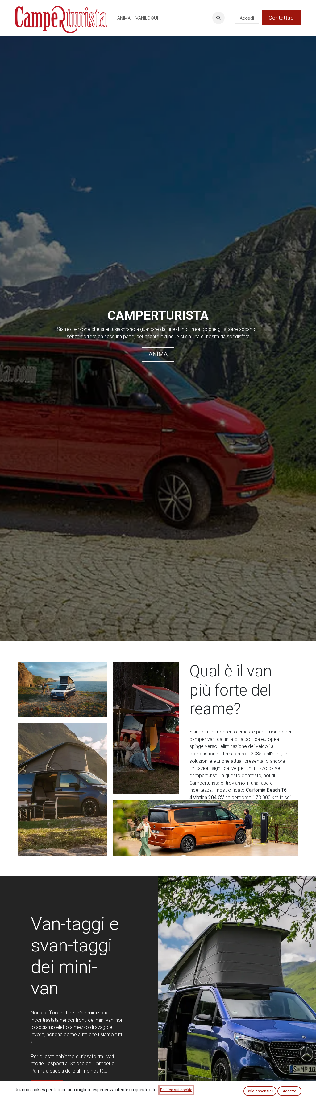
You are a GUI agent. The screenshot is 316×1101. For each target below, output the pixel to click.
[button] (218, 18)
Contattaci (281, 17)
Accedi (247, 18)
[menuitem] (124, 18)
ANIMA (158, 354)
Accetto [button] (290, 1091)
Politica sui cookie (176, 1090)
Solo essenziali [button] (260, 1091)
